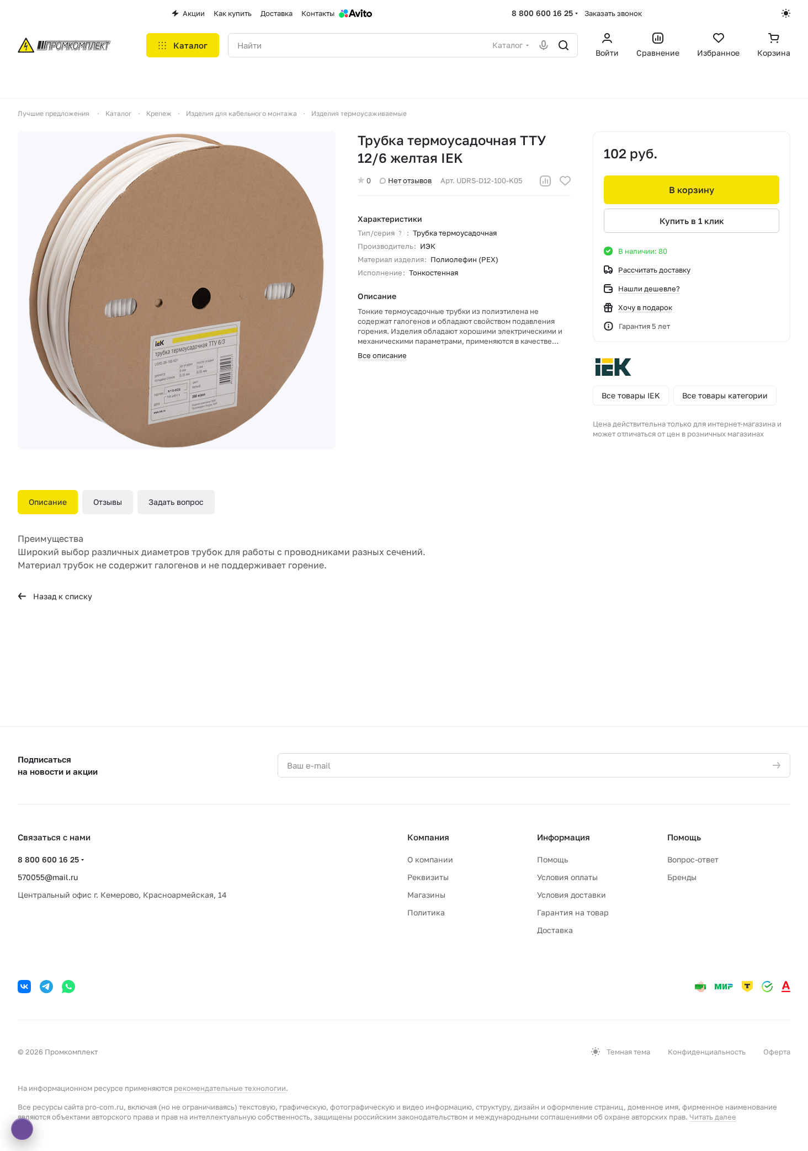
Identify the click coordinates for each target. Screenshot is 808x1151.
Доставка (555, 930)
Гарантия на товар (573, 912)
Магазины (426, 894)
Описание (48, 502)
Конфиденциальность (707, 1051)
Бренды (682, 877)
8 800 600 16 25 (542, 13)
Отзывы (107, 502)
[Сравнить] (545, 180)
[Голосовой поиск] (543, 45)
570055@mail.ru (48, 877)
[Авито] (355, 13)
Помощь (552, 859)
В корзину (691, 189)
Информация (563, 837)
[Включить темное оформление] (786, 13)
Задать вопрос (176, 502)
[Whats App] (68, 986)
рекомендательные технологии (230, 1088)
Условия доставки (571, 894)
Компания (428, 837)
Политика (426, 912)
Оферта (776, 1051)
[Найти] (563, 45)
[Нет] (177, 290)
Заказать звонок (613, 13)
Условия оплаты (567, 877)
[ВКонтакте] (24, 986)
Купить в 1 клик (692, 221)
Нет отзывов (410, 180)
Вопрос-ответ (693, 859)
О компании (430, 859)
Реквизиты (428, 877)
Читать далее (712, 1116)
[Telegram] (46, 986)
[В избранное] (565, 180)
